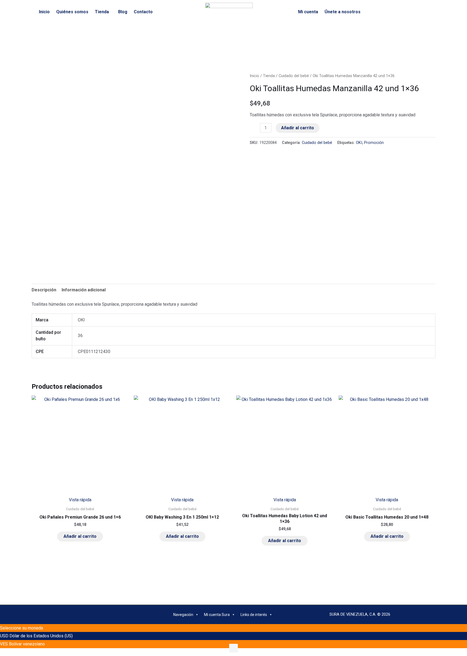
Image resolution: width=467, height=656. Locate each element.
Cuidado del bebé (294, 75)
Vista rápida (80, 499)
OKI (359, 142)
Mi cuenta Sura (217, 614)
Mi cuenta (308, 11)
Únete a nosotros (343, 11)
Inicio (44, 11)
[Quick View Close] (1, 652)
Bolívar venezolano (27, 644)
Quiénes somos (72, 11)
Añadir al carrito (297, 127)
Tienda (102, 11)
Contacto (143, 11)
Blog (122, 11)
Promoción (374, 142)
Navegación (183, 614)
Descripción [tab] (44, 289)
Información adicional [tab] (84, 289)
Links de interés (254, 614)
